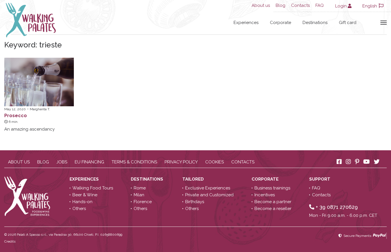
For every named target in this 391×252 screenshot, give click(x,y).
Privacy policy (181, 162)
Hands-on (82, 201)
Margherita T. (40, 109)
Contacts (300, 5)
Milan (139, 194)
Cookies (214, 162)
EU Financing (89, 162)
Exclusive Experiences (207, 188)
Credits (9, 241)
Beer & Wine (84, 194)
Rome (140, 188)
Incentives (264, 194)
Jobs (61, 162)
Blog (280, 5)
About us (261, 5)
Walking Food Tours (92, 188)
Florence (143, 201)
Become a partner (272, 201)
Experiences (246, 22)
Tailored (193, 179)
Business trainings (272, 188)
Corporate (280, 22)
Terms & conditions (134, 162)
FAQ (319, 5)
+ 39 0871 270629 (336, 207)
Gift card (347, 22)
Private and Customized (209, 194)
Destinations (315, 22)
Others (79, 208)
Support (320, 179)
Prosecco (15, 115)
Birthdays (194, 201)
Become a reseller (272, 208)
